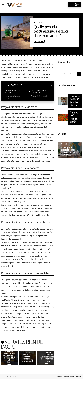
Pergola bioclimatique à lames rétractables (39, 97)
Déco (65, 144)
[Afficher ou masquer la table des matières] (38, 85)
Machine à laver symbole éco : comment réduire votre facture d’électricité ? (75, 101)
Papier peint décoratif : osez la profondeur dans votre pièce (69, 151)
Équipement (76, 96)
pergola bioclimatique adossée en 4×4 (30, 127)
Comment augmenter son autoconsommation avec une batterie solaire (47, 356)
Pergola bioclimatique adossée (12, 91)
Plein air (40, 41)
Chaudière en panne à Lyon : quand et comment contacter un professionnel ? (27, 356)
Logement (75, 112)
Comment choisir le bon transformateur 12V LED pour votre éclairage (9, 356)
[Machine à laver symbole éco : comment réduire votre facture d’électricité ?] (63, 101)
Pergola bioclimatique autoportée (12, 97)
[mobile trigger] (3, 4)
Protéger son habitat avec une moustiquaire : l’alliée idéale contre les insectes (74, 118)
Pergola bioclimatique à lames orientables (39, 91)
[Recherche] (71, 4)
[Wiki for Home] (14, 4)
